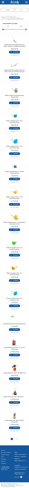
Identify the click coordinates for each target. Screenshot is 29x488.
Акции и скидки (5, 454)
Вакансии (3, 459)
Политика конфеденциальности (9, 483)
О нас (2, 457)
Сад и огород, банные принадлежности (8, 17)
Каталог (3, 16)
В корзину (16, 52)
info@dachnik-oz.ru (19, 474)
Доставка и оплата (6, 452)
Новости (3, 461)
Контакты (3, 463)
